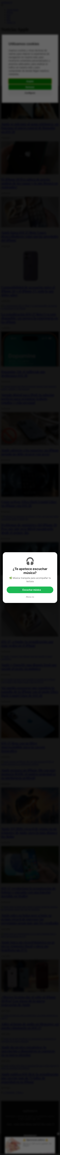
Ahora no (30, 597)
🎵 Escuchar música (30, 590)
